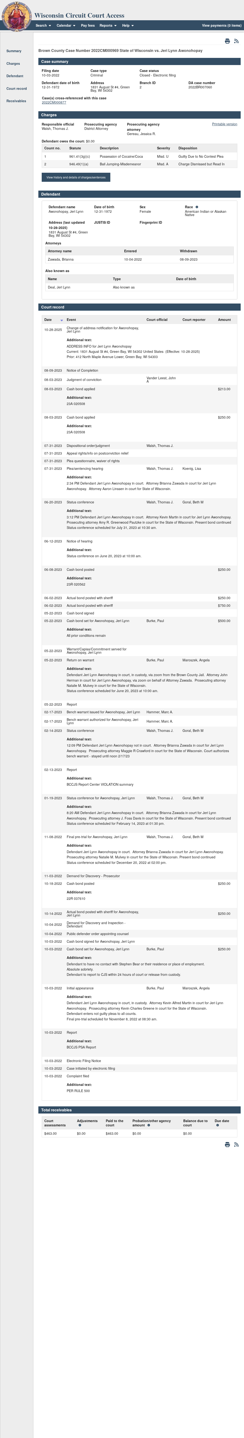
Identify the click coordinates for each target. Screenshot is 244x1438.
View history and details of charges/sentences (76, 177)
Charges (13, 63)
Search (41, 25)
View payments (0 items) (222, 25)
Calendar (64, 25)
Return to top (16, 38)
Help (126, 25)
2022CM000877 (54, 102)
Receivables (16, 100)
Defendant (14, 75)
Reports (106, 25)
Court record (16, 88)
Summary (13, 50)
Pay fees (88, 25)
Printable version (224, 124)
